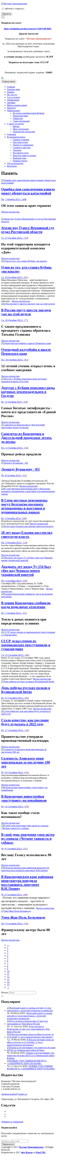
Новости (11, 108)
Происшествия (20, 116)
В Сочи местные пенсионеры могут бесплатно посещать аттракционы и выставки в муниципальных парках (24, 506)
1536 (26, 238)
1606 (25, 894)
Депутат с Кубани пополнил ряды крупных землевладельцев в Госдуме (28, 392)
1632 (24, 613)
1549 (25, 542)
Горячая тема (13, 89)
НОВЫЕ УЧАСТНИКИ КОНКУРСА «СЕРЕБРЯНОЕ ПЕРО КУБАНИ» (31, 1067)
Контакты (12, 166)
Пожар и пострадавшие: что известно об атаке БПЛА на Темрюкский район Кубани (31, 1055)
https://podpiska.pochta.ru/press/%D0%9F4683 (27, 28)
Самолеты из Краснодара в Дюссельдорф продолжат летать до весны (26, 438)
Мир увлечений (21, 129)
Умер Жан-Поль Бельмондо (23, 917)
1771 (26, 320)
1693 (26, 806)
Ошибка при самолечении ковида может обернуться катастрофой (28, 191)
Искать (4, 992)
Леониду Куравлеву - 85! (20, 469)
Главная (11, 86)
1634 (26, 772)
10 (8, 971)
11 (8, 974)
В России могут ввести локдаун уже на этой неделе (26, 312)
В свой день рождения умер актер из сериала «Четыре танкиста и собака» (28, 838)
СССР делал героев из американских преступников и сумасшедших (25, 645)
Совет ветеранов (21, 121)
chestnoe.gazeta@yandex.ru (14, 1094)
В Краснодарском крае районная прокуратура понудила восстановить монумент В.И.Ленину (27, 882)
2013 (26, 277)
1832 (26, 360)
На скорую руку (21, 153)
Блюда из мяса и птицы (24, 155)
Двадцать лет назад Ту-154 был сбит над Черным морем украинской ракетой (26, 570)
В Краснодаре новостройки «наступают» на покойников (24, 798)
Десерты (17, 150)
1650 (25, 581)
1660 (27, 655)
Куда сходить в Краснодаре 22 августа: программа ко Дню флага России (28, 1029)
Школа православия (17, 105)
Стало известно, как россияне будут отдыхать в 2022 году (25, 722)
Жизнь (16, 126)
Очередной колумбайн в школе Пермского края (26, 351)
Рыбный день (19, 158)
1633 (25, 848)
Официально (13, 110)
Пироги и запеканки (23, 145)
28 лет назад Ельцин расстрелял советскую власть (26, 534)
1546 (26, 448)
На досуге (12, 94)
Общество (18, 118)
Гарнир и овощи (21, 139)
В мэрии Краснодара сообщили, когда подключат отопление (26, 605)
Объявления (13, 100)
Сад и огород (13, 97)
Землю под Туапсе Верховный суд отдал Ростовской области (27, 230)
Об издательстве (15, 163)
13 (8, 979)
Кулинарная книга (16, 137)
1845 (26, 698)
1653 (24, 475)
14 (8, 982)
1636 (25, 402)
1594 (26, 923)
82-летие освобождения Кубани (28, 113)
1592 (26, 730)
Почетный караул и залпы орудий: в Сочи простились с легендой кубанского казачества (29, 1016)
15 (8, 984)
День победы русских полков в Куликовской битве (25, 690)
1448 (24, 199)
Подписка (6, 14)
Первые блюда (20, 161)
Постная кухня (20, 142)
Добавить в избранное (12, 1121)
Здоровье (11, 134)
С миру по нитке (15, 123)
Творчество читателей (24, 131)
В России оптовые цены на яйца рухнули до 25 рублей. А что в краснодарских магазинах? (30, 1042)
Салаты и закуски (22, 147)
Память (10, 92)
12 (8, 977)
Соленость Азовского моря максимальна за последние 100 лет (25, 762)
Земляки (11, 102)
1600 (24, 518)
